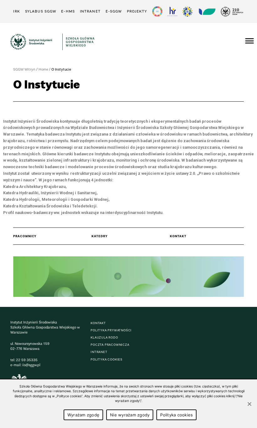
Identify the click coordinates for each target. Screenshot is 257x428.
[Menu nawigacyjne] (249, 42)
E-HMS (68, 11)
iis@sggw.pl (31, 365)
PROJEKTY (137, 11)
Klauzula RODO (104, 337)
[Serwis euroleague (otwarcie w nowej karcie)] (187, 11)
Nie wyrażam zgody (129, 414)
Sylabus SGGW (40, 11)
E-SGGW (114, 11)
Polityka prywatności (111, 330)
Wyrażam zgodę (83, 414)
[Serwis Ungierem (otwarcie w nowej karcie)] (206, 11)
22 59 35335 (27, 360)
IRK (16, 11)
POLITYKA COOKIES (107, 359)
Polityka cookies (176, 414)
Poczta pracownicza (110, 344)
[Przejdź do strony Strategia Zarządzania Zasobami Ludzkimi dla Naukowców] (172, 11)
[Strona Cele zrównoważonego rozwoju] (157, 11)
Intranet (90, 11)
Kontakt (98, 323)
